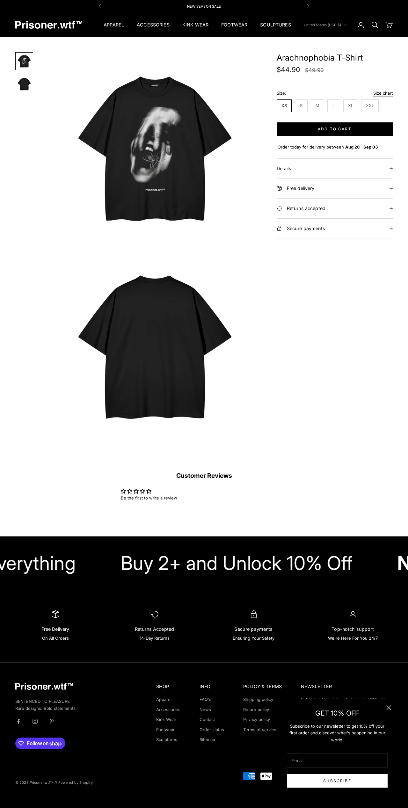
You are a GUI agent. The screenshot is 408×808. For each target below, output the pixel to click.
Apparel (163, 699)
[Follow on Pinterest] (51, 721)
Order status (212, 729)
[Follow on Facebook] (18, 721)
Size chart (383, 93)
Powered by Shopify (75, 782)
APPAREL (114, 24)
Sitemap (207, 739)
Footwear (165, 729)
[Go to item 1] (24, 61)
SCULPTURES (275, 24)
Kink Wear (166, 719)
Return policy (256, 709)
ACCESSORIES (153, 24)
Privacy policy (256, 719)
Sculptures (166, 739)
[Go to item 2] (24, 84)
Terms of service (259, 729)
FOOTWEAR (234, 24)
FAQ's (205, 699)
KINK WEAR (195, 24)
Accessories (168, 709)
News (205, 709)
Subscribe (337, 780)
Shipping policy (258, 699)
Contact (207, 719)
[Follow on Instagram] (35, 721)
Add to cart (335, 129)
